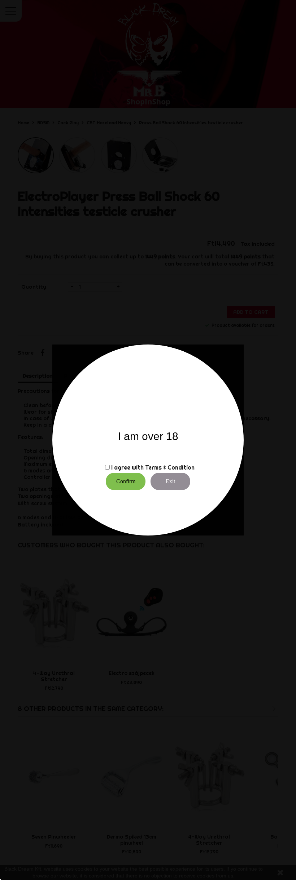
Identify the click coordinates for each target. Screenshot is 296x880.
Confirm (125, 481)
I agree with (127, 467)
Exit (170, 481)
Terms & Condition (170, 467)
